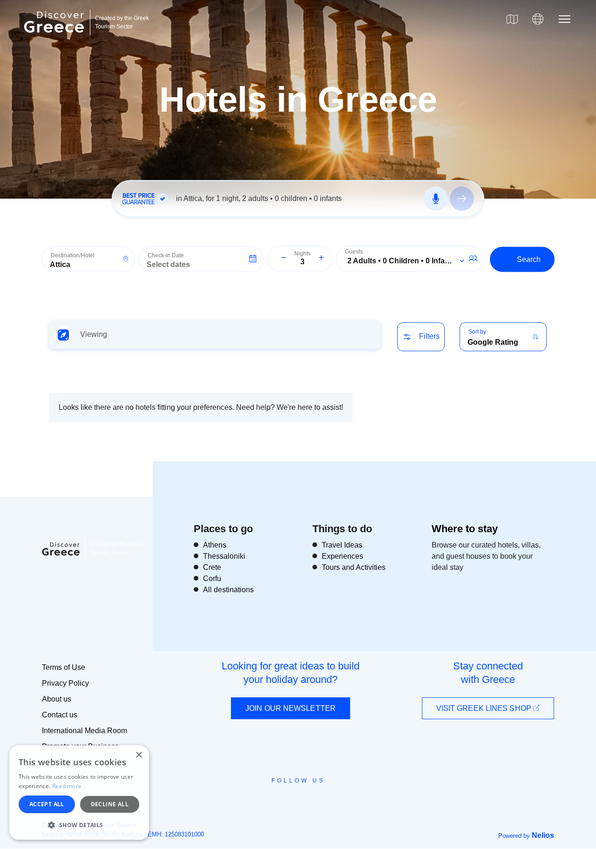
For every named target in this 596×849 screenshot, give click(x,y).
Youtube (308, 801)
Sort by (477, 331)
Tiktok (340, 797)
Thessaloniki (224, 556)
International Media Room (84, 731)
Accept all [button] (46, 804)
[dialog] (79, 792)
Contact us (59, 715)
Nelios (543, 835)
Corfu (212, 578)
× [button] (138, 755)
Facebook (256, 801)
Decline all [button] (110, 804)
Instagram (272, 801)
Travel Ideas (342, 545)
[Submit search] (462, 199)
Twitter (290, 797)
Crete (212, 567)
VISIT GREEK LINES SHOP (484, 708)
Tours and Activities (354, 567)
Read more (67, 786)
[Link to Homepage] (55, 38)
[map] (512, 19)
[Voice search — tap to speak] (436, 199)
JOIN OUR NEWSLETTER (290, 708)
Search (529, 259)
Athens (214, 545)
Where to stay (465, 529)
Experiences (342, 556)
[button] (79, 824)
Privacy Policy (65, 683)
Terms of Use (63, 667)
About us (56, 699)
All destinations (228, 590)
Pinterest (325, 801)
